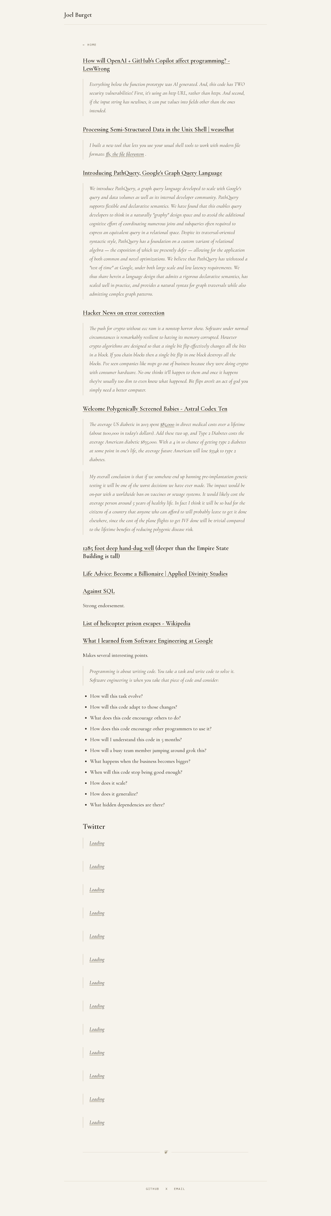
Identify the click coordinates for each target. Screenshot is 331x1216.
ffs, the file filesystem (125, 154)
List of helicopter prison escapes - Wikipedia (136, 623)
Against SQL (99, 591)
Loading (96, 843)
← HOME (90, 45)
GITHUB (152, 1189)
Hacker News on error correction (123, 313)
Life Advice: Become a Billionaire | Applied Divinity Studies (155, 573)
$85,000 (167, 424)
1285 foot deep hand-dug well (118, 548)
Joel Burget (78, 15)
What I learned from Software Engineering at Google (148, 640)
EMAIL (179, 1189)
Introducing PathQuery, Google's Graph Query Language (152, 173)
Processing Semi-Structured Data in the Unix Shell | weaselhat (158, 129)
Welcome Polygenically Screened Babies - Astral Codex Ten (155, 408)
